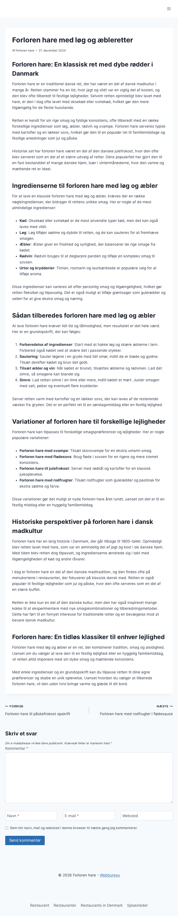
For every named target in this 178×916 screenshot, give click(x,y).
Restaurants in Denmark (102, 905)
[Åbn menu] (169, 8)
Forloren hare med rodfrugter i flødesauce (136, 710)
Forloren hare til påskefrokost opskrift (37, 710)
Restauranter (65, 905)
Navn (13, 816)
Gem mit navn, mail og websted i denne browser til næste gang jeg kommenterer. (74, 828)
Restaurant (39, 905)
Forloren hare (25, 50)
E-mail (72, 816)
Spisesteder (137, 905)
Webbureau (110, 875)
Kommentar (16, 748)
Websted (130, 816)
